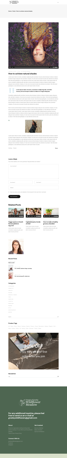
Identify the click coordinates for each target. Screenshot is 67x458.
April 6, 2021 (17, 267)
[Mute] (53, 67)
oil (20, 328)
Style (14, 11)
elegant (50, 326)
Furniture (10, 299)
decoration (41, 326)
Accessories (11, 286)
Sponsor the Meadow (39, 431)
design (46, 326)
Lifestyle (10, 301)
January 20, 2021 (30, 220)
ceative (28, 326)
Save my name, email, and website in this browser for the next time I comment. (28, 192)
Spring (23, 328)
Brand (19, 326)
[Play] (10, 67)
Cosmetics (10, 288)
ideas (9, 328)
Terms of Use (11, 433)
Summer (31, 328)
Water (39, 328)
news (17, 328)
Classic (15, 148)
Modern (10, 305)
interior (13, 328)
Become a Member (38, 428)
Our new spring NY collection (22, 276)
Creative (10, 290)
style (27, 328)
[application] (33, 67)
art (9, 326)
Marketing (11, 303)
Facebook (10, 443)
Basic (12, 326)
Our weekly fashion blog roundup (23, 268)
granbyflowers (26, 71)
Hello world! (11, 262)
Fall (54, 326)
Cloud (36, 326)
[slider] (56, 67)
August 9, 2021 (11, 261)
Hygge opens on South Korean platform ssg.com (15, 224)
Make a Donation (38, 429)
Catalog (10, 148)
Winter (10, 312)
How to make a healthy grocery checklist (50, 223)
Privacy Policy (18, 433)
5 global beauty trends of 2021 (33, 223)
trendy (35, 328)
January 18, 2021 (12, 71)
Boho (15, 326)
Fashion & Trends (12, 294)
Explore (10, 292)
